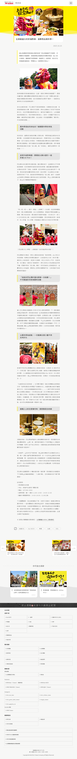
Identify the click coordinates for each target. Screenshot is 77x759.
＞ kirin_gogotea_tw (10, 704)
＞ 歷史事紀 (8, 653)
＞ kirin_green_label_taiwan (12, 699)
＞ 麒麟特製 (30, 626)
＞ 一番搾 (30, 617)
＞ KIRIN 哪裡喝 (9, 724)
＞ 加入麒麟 (42, 653)
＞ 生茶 (6, 630)
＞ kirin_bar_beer (9, 695)
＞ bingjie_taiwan (43, 699)
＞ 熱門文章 (8, 719)
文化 (57, 529)
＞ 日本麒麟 (8, 648)
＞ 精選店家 (42, 719)
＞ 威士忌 (7, 626)
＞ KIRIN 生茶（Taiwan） (45, 687)
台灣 (49, 529)
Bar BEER (31, 529)
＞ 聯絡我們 (42, 659)
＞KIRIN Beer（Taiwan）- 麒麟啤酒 (13, 682)
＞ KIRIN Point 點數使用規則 (12, 734)
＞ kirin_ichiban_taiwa (45, 695)
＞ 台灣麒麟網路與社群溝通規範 (12, 743)
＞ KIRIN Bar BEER (44, 682)
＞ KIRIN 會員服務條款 (10, 739)
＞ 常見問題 (42, 664)
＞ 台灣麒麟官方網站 (10, 674)
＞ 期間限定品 (8, 635)
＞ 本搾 (52, 621)
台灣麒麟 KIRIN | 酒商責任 (45, 520)
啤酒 (40, 529)
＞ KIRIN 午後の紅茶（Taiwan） (12, 687)
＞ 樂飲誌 (41, 674)
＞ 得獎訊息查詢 (9, 664)
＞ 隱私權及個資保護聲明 (11, 730)
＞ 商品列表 (8, 639)
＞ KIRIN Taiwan (9, 710)
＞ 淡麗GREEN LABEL (56, 617)
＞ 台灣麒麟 (42, 648)
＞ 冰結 (29, 621)
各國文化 (21, 529)
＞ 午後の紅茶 (54, 626)
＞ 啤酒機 (7, 621)
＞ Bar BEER (8, 617)
